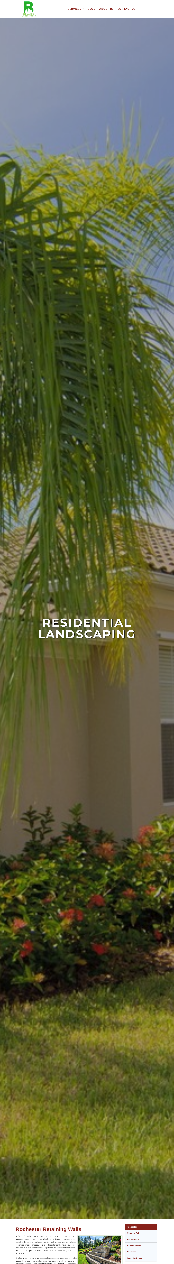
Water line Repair (134, 1258)
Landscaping (133, 1239)
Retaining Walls (134, 1246)
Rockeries (131, 1252)
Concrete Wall (133, 1233)
